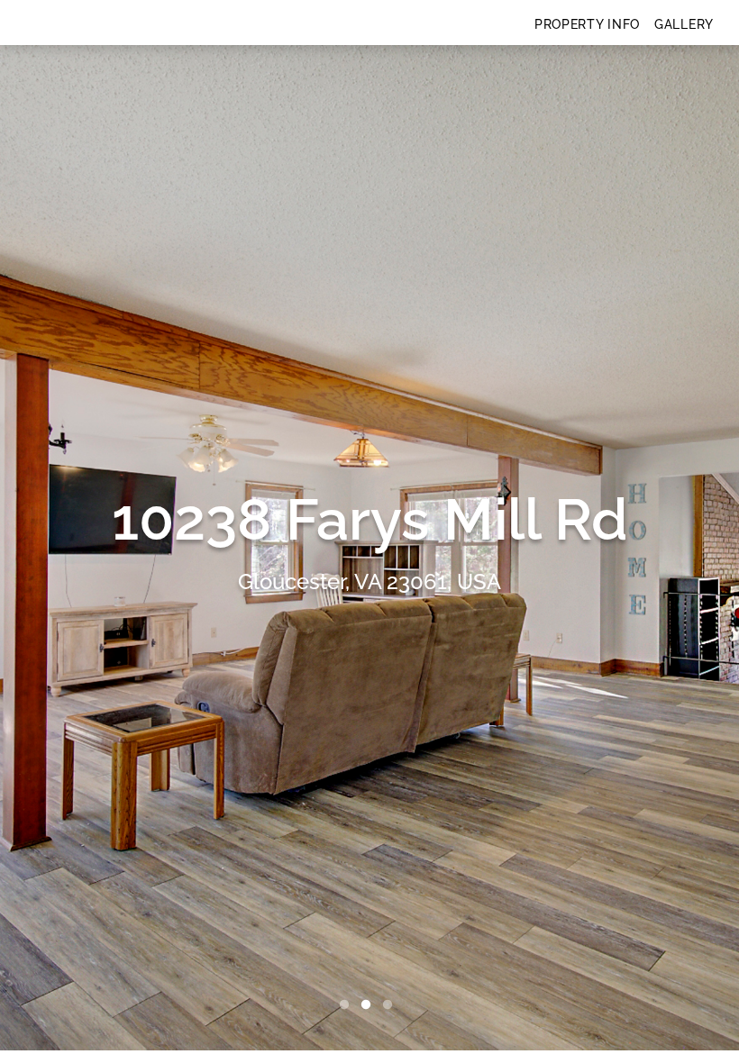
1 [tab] (348, 1005)
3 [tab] (391, 1005)
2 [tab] (369, 1005)
